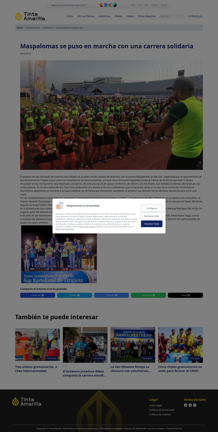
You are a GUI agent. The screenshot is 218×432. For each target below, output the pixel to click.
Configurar (151, 208)
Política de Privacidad (65, 229)
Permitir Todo (151, 223)
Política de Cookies (87, 226)
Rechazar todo (151, 216)
